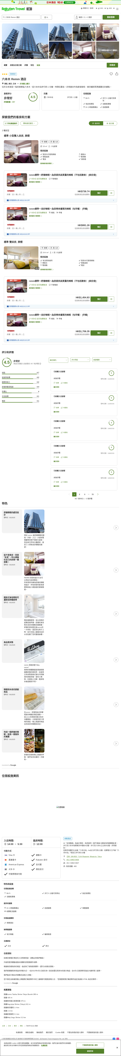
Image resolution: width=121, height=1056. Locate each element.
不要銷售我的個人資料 (95, 1032)
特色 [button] (32, 65)
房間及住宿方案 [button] (16, 65)
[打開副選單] (117, 9)
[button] (13, 9)
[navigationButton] (69, 494)
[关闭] (117, 1047)
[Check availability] (111, 193)
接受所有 (90, 1051)
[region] (60, 1048)
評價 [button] (26, 65)
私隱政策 (44, 1045)
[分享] (116, 73)
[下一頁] (116, 528)
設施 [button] (38, 65)
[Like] (111, 74)
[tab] (96, 123)
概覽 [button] (5, 65)
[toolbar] (57, 17)
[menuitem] (89, 8)
